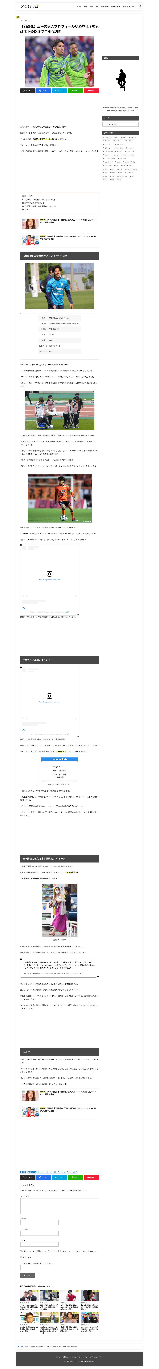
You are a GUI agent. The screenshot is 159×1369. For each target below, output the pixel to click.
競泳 (119, 176)
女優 (130, 165)
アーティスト (109, 144)
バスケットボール (110, 158)
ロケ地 (127, 162)
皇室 (112, 176)
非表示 (30, 196)
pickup (107, 137)
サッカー (42, 1172)
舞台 (133, 176)
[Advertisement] (59, 110)
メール (24, 1229)
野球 (106, 180)
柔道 (127, 169)
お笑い (124, 137)
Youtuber (115, 137)
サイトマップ (83, 1357)
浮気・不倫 (123, 172)
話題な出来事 (115, 6)
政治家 (120, 169)
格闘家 (135, 169)
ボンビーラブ (109, 162)
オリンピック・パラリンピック (114, 148)
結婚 (85, 6)
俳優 (116, 165)
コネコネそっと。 (75, 1361)
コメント (25, 1196)
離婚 (97, 6)
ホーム (79, 6)
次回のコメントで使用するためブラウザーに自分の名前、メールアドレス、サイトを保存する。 (60, 1251)
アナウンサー (130, 141)
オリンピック (121, 144)
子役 (106, 169)
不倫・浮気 (108, 165)
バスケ (132, 155)
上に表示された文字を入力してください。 (37, 1263)
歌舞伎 (113, 172)
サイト (23, 1240)
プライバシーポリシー (97, 1357)
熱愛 (91, 6)
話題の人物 (104, 6)
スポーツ (62, 1172)
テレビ (116, 155)
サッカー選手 (52, 1172)
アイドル (107, 141)
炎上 (131, 172)
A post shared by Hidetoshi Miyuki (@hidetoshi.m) (48, 612)
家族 (112, 169)
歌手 (106, 172)
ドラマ (124, 155)
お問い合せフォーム (129, 6)
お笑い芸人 (134, 137)
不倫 (134, 162)
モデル (119, 162)
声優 (123, 165)
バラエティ (122, 158)
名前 (23, 1218)
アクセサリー (118, 141)
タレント (107, 155)
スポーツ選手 (73, 1172)
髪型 (119, 180)
